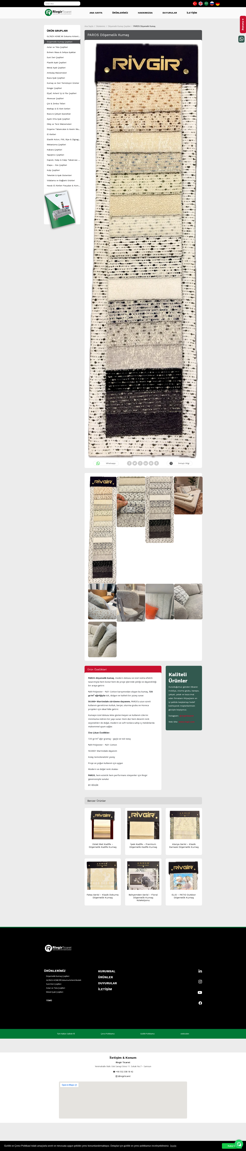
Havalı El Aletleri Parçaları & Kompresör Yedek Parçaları (73, 185)
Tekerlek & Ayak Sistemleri (59, 175)
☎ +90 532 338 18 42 (123, 1071)
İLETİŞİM (192, 12)
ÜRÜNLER (105, 977)
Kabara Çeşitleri (54, 150)
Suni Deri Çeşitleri (55, 57)
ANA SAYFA (96, 12)
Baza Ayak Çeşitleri (56, 78)
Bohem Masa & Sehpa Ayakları (61, 52)
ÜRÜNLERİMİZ (120, 12)
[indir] (60, 206)
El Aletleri (51, 134)
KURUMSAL (106, 971)
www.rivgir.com (186, 722)
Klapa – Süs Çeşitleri (57, 165)
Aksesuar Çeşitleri (55, 98)
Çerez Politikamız (108, 1034)
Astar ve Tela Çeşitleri (57, 47)
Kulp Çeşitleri (53, 170)
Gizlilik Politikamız (147, 1034)
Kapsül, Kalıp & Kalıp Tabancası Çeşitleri (66, 160)
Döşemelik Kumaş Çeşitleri (59, 42)
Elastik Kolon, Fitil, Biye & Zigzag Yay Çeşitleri (69, 139)
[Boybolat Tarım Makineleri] (59, 11)
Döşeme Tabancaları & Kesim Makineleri (66, 129)
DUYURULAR (170, 12)
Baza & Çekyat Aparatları (59, 114)
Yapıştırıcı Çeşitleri (55, 155)
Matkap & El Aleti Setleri (58, 109)
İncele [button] (173, 1146)
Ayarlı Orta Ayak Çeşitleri (58, 119)
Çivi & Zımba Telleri (56, 103)
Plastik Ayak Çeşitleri (56, 62)
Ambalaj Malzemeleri (57, 73)
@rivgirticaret (186, 716)
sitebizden (185, 1034)
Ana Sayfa (89, 26)
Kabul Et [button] (232, 1146)
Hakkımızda (145, 12)
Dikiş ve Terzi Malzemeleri (59, 124)
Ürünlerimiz (100, 26)
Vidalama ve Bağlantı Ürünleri (61, 180)
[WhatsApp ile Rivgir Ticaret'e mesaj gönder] (239, 1144)
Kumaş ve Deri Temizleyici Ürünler (63, 83)
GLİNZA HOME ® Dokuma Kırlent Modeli (66, 36)
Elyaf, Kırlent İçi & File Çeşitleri (61, 93)
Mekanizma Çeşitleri (56, 144)
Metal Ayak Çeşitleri (56, 68)
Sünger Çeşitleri (54, 88)
